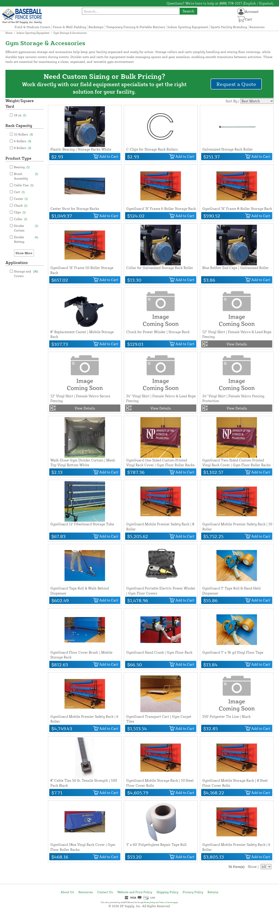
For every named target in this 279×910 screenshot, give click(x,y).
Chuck (20, 205)
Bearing (22, 167)
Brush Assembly (26, 176)
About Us (67, 892)
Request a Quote (236, 84)
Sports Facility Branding (229, 27)
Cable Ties (24, 185)
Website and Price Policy (134, 892)
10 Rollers (23, 134)
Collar (20, 219)
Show (252, 866)
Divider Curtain (26, 228)
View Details (236, 344)
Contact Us (105, 892)
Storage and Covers (26, 273)
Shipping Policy (167, 892)
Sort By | (232, 101)
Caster (21, 199)
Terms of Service (166, 902)
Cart (19, 192)
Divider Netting (26, 239)
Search (188, 11)
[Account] (241, 11)
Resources (257, 27)
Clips (20, 212)
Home (8, 32)
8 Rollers (22, 148)
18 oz (20, 115)
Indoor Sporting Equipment (187, 27)
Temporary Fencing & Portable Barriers (135, 27)
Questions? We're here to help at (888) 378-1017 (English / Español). (220, 3)
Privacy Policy (193, 892)
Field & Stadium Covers (32, 27)
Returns (213, 892)
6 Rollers (22, 141)
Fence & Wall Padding (69, 27)
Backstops (96, 27)
